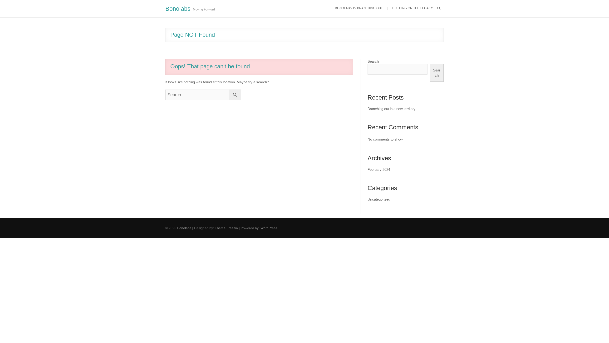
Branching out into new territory (392, 109)
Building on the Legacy (412, 8)
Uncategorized (379, 199)
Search (373, 61)
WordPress (268, 228)
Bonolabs (178, 8)
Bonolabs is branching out (359, 8)
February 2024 (379, 169)
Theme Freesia (226, 228)
